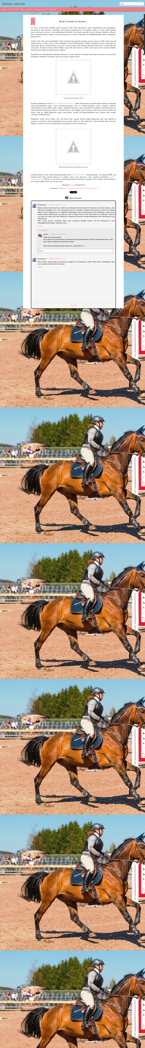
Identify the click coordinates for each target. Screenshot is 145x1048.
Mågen (22, 9)
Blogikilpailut (62, 188)
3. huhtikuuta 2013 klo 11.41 (56, 204)
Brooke (29, 9)
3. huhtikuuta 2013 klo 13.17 (56, 258)
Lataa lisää (73, 305)
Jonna (72, 185)
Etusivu (16, 9)
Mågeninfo (81, 188)
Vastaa (39, 226)
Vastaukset (43, 230)
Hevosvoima (72, 188)
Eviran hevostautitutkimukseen (63, 103)
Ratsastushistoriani (40, 9)
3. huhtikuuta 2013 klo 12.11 (58, 234)
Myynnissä (52, 9)
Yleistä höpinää (91, 188)
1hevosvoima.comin (78, 175)
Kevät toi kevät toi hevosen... (73, 21)
